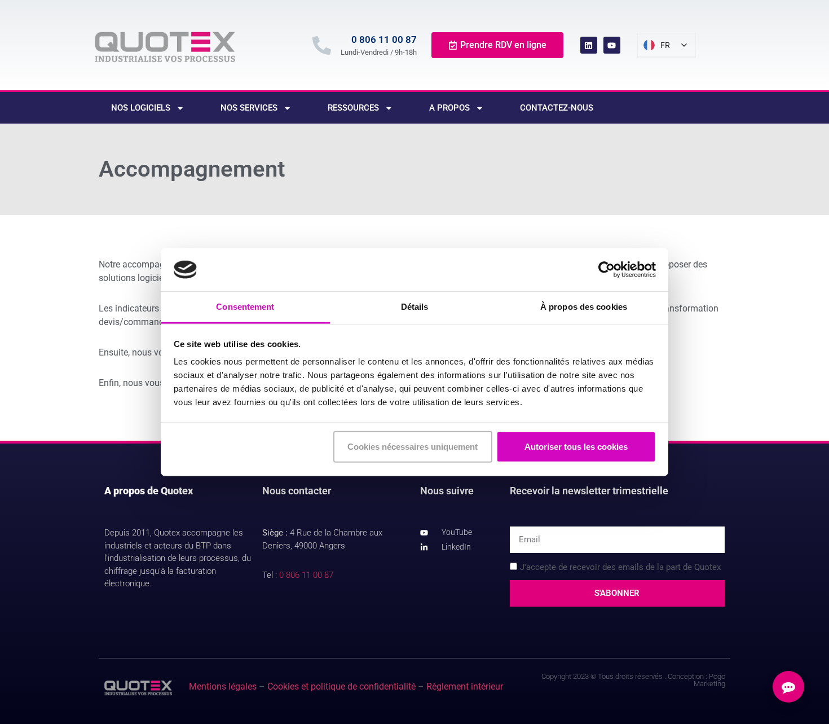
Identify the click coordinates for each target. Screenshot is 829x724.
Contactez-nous (556, 108)
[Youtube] (611, 45)
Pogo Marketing (709, 680)
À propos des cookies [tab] (583, 306)
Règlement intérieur (464, 686)
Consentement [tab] (245, 306)
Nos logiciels (140, 108)
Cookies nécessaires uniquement (412, 446)
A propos (449, 108)
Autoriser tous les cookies (576, 446)
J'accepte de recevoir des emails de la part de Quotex (620, 567)
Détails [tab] (415, 306)
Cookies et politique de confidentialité (341, 686)
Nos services (249, 108)
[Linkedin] (588, 45)
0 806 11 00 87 (384, 39)
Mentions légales (223, 686)
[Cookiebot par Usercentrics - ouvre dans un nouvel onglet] (606, 269)
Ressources (353, 108)
